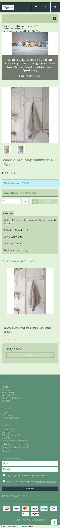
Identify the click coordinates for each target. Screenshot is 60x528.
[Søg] (45, 7)
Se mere (6, 400)
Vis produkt (30, 355)
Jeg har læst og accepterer (31, 481)
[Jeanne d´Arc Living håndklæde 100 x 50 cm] (30, 296)
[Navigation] (36, 7)
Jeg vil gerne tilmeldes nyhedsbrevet (28, 475)
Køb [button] (48, 201)
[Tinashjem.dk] (8, 7)
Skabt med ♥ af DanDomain (30, 519)
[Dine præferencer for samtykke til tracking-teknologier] (54, 522)
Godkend (30, 488)
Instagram (23, 495)
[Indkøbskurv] (55, 7)
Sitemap (6, 451)
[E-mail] (30, 469)
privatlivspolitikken (46, 481)
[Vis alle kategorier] (54, 18)
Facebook (9, 495)
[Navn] (30, 463)
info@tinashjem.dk (18, 447)
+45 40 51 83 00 (21, 444)
